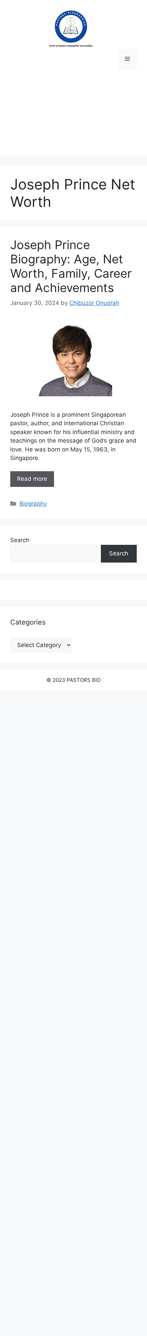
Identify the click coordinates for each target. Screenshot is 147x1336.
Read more (32, 478)
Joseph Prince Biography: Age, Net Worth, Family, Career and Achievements (71, 266)
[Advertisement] (73, 117)
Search (19, 540)
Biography (33, 503)
